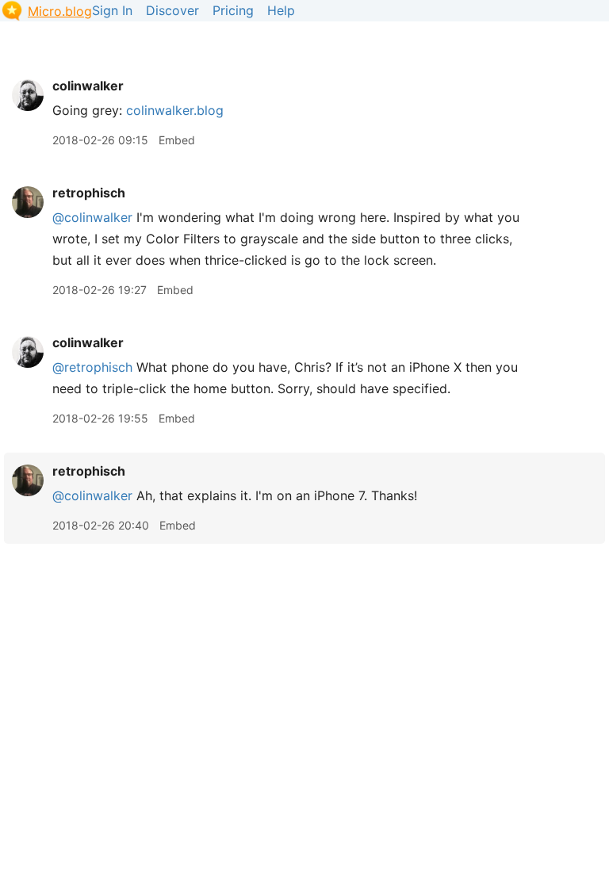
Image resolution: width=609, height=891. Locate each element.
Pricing (233, 10)
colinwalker (88, 86)
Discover (172, 10)
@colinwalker (92, 217)
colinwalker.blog (175, 110)
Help (281, 10)
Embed (177, 140)
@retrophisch (92, 367)
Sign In (112, 10)
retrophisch (88, 193)
